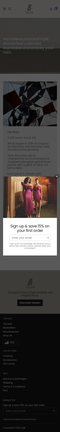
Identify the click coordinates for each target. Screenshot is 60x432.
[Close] (57, 176)
